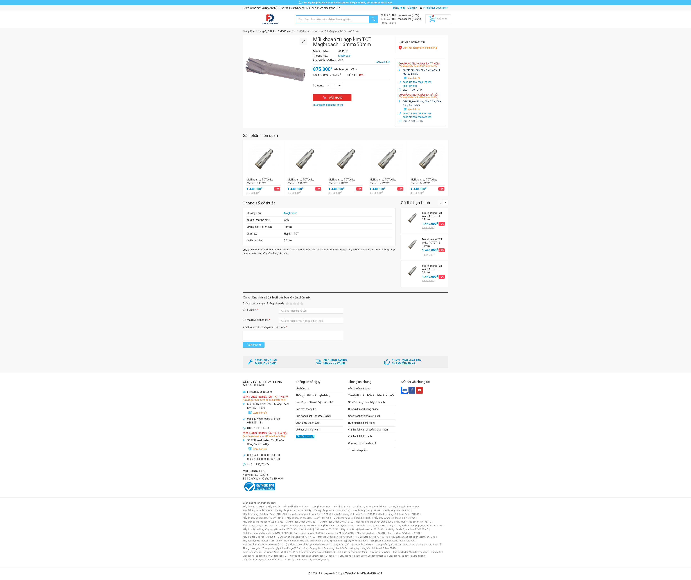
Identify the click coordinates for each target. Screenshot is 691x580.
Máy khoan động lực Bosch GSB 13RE (352, 518)
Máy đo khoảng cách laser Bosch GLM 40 (354, 514)
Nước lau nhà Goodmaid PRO (371, 525)
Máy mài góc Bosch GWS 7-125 (301, 522)
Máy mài (261, 506)
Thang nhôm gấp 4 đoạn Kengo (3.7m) (282, 548)
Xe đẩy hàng (380, 506)
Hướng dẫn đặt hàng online (363, 409)
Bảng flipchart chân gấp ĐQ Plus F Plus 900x (299, 540)
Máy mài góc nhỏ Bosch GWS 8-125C (374, 522)
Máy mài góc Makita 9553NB (308, 533)
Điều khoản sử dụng (359, 388)
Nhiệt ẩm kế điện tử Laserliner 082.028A (318, 529)
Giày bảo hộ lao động (380, 552)
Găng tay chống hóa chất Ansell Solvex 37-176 (373, 548)
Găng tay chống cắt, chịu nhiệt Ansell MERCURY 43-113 (270, 552)
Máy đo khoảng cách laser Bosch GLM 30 (310, 514)
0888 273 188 (389, 15)
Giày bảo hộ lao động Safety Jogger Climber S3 (363, 556)
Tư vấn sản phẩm (358, 450)
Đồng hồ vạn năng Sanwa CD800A (260, 525)
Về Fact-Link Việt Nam (308, 429)
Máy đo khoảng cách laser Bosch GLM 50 (398, 514)
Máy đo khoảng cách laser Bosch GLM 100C (265, 514)
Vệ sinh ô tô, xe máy (319, 559)
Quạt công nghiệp (312, 548)
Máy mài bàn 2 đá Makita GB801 (404, 533)
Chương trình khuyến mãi (362, 443)
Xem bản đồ (414, 78)
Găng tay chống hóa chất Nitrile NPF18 (320, 552)
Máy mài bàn (274, 506)
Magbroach (290, 213)
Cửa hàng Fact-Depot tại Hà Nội (313, 415)
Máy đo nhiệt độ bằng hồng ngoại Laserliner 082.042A (415, 525)
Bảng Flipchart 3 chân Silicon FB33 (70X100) (265, 544)
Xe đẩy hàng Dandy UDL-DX (366, 510)
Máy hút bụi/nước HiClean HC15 (258, 540)
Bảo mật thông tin (306, 409)
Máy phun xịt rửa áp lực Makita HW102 (296, 537)
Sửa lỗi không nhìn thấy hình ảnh (366, 402)
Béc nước (302, 559)
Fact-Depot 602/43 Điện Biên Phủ (314, 402)
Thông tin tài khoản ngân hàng (313, 395)
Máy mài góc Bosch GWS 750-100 (336, 522)
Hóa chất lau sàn (341, 506)
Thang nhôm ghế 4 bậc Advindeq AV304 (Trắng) (399, 544)
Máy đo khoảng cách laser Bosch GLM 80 (263, 518)
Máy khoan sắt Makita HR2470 (373, 537)
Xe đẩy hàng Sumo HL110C (396, 510)
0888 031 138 (405, 15)
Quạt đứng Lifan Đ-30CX (335, 548)
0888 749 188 (389, 19)
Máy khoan (248, 506)
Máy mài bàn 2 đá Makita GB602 (259, 537)
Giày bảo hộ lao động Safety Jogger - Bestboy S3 (417, 552)
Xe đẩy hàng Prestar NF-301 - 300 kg (332, 510)
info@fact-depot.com (435, 7)
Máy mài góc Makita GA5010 (371, 533)
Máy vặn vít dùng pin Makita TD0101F (336, 537)
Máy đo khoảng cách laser (296, 506)
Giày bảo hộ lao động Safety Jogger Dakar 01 (265, 556)
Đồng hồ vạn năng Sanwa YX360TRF (298, 525)
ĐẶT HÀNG (335, 97)
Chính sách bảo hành (360, 436)
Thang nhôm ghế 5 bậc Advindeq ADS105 (352, 544)
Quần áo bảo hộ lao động (354, 552)
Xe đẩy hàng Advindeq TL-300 (257, 510)
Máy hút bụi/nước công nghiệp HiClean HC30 (413, 537)
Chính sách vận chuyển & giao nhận (368, 429)
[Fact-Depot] (270, 19)
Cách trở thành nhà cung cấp (364, 415)
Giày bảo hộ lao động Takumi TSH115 (407, 556)
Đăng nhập (399, 7)
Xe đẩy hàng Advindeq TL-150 (404, 506)
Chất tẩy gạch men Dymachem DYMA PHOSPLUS (267, 533)
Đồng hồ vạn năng (322, 506)
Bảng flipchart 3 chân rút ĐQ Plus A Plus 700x (393, 540)
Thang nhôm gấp (251, 548)
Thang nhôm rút (434, 544)
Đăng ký (412, 7)
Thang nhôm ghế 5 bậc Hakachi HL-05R (309, 544)
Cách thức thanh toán (308, 422)
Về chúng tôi (303, 388)
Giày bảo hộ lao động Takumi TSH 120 (261, 559)
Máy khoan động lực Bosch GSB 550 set (263, 522)
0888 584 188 (405, 19)
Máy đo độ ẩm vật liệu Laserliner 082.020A (362, 529)
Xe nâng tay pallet (362, 506)
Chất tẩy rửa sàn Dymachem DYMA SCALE (407, 529)
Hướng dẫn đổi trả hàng (361, 422)
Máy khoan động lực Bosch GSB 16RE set (394, 518)
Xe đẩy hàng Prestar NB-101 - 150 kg (293, 510)
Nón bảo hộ (288, 559)
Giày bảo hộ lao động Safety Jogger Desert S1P (313, 556)
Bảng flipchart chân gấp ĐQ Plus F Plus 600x (346, 540)
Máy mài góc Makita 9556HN (340, 533)
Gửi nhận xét (254, 344)
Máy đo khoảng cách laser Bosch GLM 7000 (309, 518)
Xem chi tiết (383, 62)
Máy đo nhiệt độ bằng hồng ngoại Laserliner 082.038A (269, 529)
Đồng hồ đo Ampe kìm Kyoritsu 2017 (336, 525)
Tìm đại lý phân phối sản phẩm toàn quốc (371, 395)
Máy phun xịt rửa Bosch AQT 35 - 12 (413, 522)
